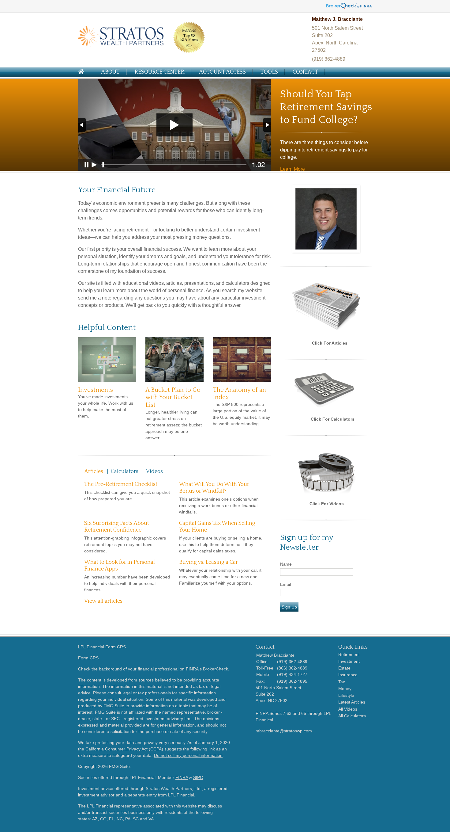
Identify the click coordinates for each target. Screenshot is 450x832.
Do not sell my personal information (188, 755)
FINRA (181, 777)
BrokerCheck (215, 668)
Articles (93, 471)
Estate (344, 668)
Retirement (349, 654)
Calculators (124, 471)
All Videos (347, 709)
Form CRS (88, 657)
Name (286, 564)
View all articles (103, 601)
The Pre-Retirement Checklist (120, 484)
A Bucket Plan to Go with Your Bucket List (173, 397)
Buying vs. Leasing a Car (208, 562)
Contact (305, 72)
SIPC (198, 777)
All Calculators (352, 715)
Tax (341, 681)
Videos (154, 471)
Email (285, 584)
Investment (349, 661)
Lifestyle (346, 695)
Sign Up (289, 607)
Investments (95, 390)
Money (344, 688)
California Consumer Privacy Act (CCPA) (124, 748)
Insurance (348, 674)
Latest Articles (351, 702)
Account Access (222, 72)
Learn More (292, 169)
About (110, 72)
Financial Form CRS (106, 646)
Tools (269, 72)
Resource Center (159, 72)
